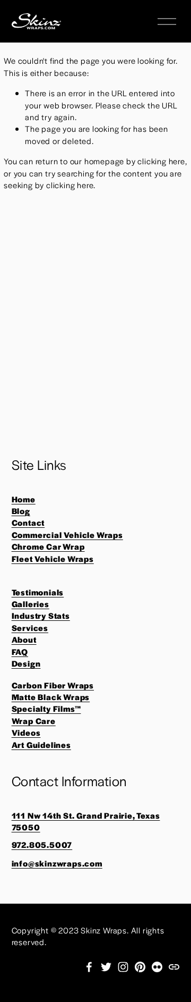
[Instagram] (123, 967)
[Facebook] (89, 967)
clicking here (161, 160)
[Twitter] (106, 967)
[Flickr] (157, 967)
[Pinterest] (140, 967)
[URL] (174, 967)
